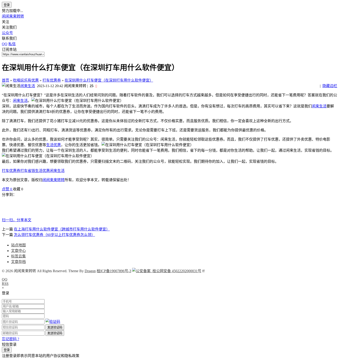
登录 (7, 5)
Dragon (90, 271)
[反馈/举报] (25, 189)
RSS (5, 284)
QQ (4, 279)
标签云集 (18, 256)
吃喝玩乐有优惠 (26, 80)
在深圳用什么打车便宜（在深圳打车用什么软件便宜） (109, 80)
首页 (5, 80)
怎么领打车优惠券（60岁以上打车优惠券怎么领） (54, 235)
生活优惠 (53, 145)
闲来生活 (27, 86)
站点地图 (18, 245)
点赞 (7, 189)
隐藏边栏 (329, 86)
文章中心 (18, 251)
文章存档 (18, 262)
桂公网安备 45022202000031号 (176, 271)
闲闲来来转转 (13, 16)
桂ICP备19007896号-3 (114, 271)
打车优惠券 (51, 80)
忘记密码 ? (10, 339)
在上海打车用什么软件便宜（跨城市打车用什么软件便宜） (62, 229)
